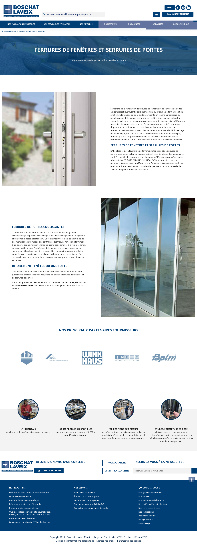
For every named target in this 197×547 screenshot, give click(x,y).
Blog (169, 7)
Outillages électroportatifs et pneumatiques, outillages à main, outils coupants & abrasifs (29, 513)
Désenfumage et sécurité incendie (25, 504)
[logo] (21, 11)
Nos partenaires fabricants (151, 500)
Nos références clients (149, 508)
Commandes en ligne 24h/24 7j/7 (89, 504)
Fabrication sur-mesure (85, 492)
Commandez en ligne (178, 14)
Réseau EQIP (145, 523)
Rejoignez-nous (146, 519)
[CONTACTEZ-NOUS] (156, 14)
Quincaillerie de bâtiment (21, 496)
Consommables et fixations (22, 518)
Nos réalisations (146, 512)
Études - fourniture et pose (86, 496)
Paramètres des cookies (129, 540)
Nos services (145, 496)
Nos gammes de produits (150, 492)
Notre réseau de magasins (86, 500)
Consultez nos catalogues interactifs (91, 508)
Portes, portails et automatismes (24, 508)
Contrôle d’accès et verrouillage (24, 500)
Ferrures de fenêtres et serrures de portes (29, 492)
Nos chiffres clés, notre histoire (153, 504)
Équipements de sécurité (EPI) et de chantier (29, 522)
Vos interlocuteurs (147, 515)
